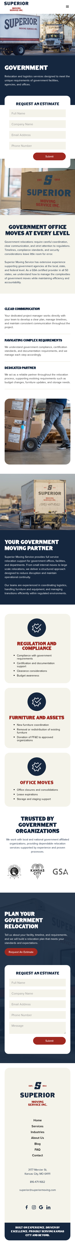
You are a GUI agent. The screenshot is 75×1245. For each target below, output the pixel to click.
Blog (37, 1144)
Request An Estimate (21, 952)
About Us (37, 1138)
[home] (16, 6)
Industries (37, 1132)
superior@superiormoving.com (37, 1190)
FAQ (37, 1149)
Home (37, 1120)
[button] (67, 6)
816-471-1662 (37, 1182)
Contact (37, 1155)
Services (37, 1126)
